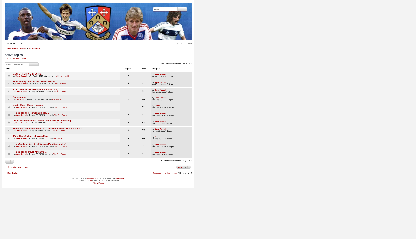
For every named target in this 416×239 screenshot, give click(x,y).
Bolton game (19, 97)
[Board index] (173, 35)
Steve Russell (21, 76)
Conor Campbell (161, 98)
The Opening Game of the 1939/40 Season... (35, 81)
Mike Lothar (91, 178)
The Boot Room (60, 84)
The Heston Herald (61, 76)
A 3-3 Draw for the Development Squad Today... (36, 89)
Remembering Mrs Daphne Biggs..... (31, 113)
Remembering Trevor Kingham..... (30, 152)
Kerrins (157, 106)
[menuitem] (20, 43)
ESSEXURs (20, 99)
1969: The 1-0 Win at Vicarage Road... (31, 136)
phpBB (89, 180)
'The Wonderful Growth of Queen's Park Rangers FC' (39, 144)
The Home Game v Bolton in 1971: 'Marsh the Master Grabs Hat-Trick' (47, 128)
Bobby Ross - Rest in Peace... (28, 105)
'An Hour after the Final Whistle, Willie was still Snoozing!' (42, 120)
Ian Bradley (119, 178)
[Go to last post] (168, 74)
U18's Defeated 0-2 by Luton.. (27, 74)
